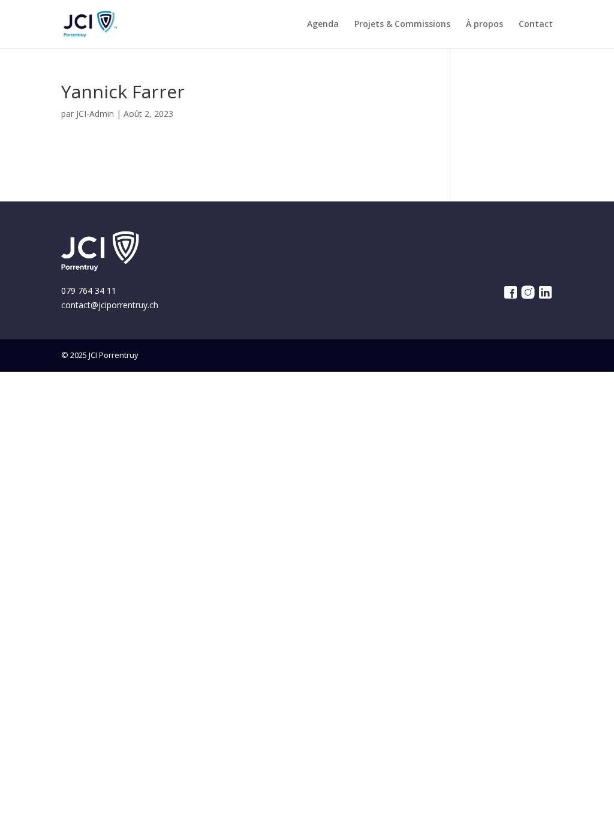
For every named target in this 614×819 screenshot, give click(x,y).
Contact (536, 24)
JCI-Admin (95, 113)
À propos (484, 24)
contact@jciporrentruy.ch (109, 305)
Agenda (323, 24)
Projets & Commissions (402, 24)
